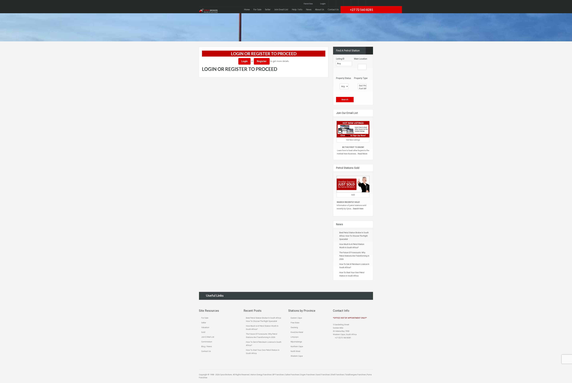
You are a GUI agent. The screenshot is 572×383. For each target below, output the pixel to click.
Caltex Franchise (292, 374)
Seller (268, 9)
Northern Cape (297, 346)
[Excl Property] (362, 85)
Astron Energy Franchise (260, 374)
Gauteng (294, 327)
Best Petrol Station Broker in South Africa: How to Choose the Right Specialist (354, 235)
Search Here (358, 209)
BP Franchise (278, 374)
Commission (206, 342)
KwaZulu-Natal (297, 332)
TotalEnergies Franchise (355, 374)
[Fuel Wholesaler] (362, 88)
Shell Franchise (337, 374)
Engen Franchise (307, 374)
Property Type (360, 78)
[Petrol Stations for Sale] (208, 10)
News (308, 9)
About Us (319, 9)
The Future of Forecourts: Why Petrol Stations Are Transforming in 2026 (354, 255)
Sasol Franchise (322, 374)
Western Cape (297, 356)
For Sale (257, 9)
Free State (295, 323)
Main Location (360, 59)
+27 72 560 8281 (361, 9)
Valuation (205, 327)
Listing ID (340, 59)
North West (295, 351)
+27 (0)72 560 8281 (342, 338)
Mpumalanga (296, 342)
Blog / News (206, 346)
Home (247, 9)
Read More (363, 154)
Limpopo (295, 337)
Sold (203, 332)
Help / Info (297, 9)
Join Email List (281, 9)
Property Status (343, 78)
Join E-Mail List (207, 337)
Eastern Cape (296, 318)
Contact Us (333, 9)
